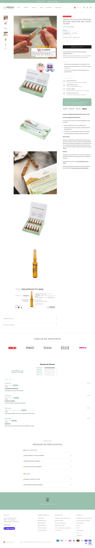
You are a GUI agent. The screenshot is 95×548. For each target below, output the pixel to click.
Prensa (78, 528)
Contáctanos (79, 535)
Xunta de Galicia (80, 530)
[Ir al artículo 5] (6, 39)
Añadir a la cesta (77, 46)
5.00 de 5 (21, 370)
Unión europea (7, 524)
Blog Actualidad (41, 523)
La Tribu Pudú (58, 530)
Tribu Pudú (58, 7)
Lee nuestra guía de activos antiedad (80, 168)
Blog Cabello (40, 518)
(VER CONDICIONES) (52, 1)
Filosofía (78, 525)
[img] (8, 383)
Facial (19, 7)
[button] (66, 26)
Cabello (34, 7)
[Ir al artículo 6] (6, 44)
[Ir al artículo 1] (6, 18)
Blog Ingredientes (42, 525)
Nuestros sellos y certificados (83, 520)
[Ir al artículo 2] (6, 23)
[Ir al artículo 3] (6, 28)
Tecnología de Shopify (45, 542)
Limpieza (26, 7)
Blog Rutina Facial (42, 520)
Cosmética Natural (42, 530)
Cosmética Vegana (42, 528)
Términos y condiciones (60, 523)
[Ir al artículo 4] (6, 34)
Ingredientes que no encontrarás (83, 518)
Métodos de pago (59, 520)
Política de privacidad (59, 525)
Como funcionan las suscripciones (63, 528)
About (77, 533)
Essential (49, 7)
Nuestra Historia (80, 523)
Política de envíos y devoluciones (62, 518)
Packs (41, 7)
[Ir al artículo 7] (6, 49)
